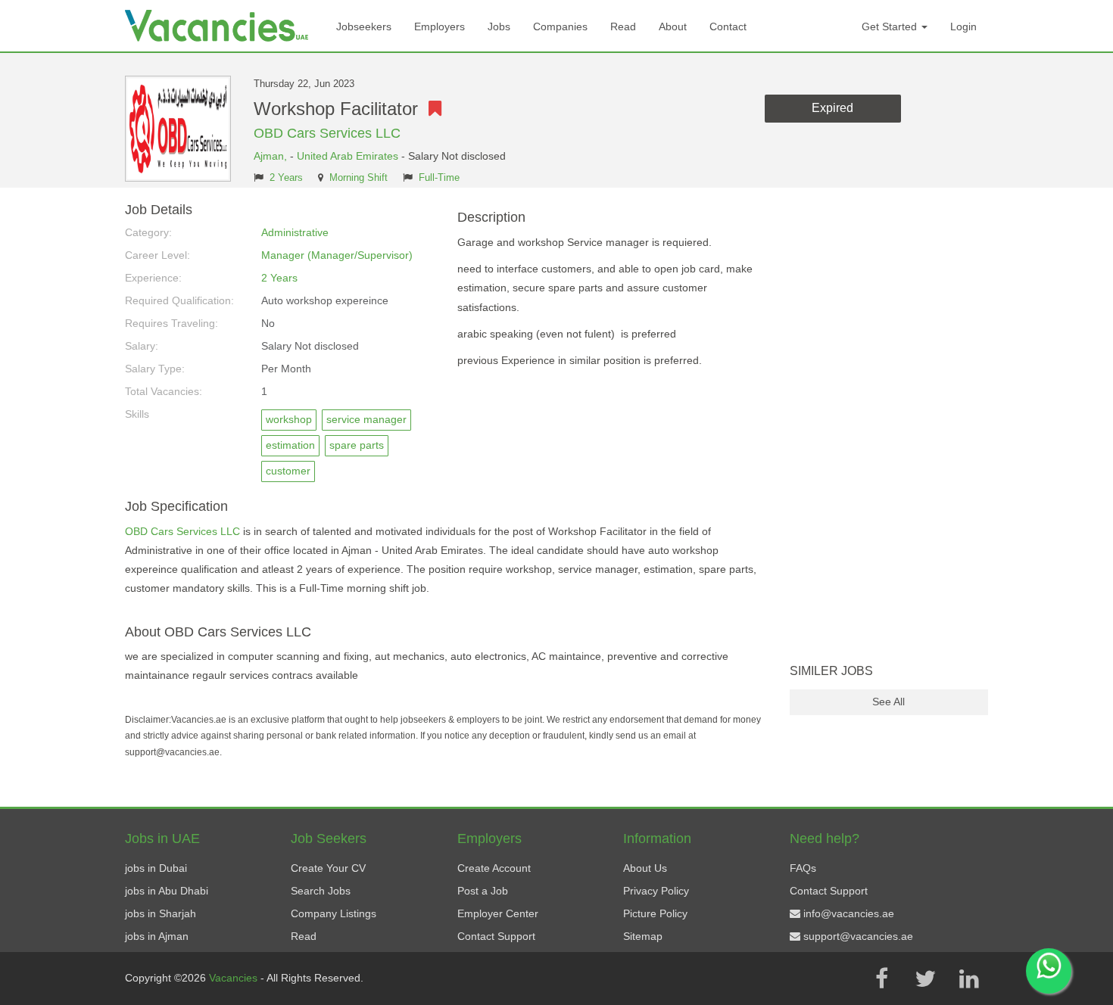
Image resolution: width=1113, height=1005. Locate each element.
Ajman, (272, 156)
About (673, 26)
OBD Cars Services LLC (327, 133)
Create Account (494, 868)
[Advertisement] (889, 430)
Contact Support (496, 936)
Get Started (891, 26)
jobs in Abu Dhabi (166, 891)
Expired (832, 107)
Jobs (499, 26)
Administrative (295, 232)
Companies (560, 26)
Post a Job (482, 891)
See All (888, 701)
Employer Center (497, 913)
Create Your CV (328, 868)
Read (623, 26)
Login (963, 26)
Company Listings (333, 913)
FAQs (803, 868)
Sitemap (642, 936)
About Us (645, 868)
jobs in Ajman (157, 936)
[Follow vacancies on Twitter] (925, 978)
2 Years (286, 178)
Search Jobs (321, 891)
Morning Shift (358, 178)
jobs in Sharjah (160, 913)
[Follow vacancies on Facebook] (881, 978)
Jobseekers (363, 26)
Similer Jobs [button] (831, 670)
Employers (439, 26)
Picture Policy (655, 913)
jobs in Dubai (156, 868)
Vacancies (234, 978)
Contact (728, 26)
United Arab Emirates (347, 156)
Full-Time (439, 178)
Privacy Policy (656, 891)
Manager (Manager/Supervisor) (337, 255)
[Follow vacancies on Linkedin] (969, 978)
